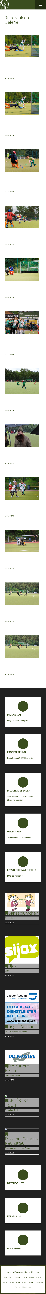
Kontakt (31, 1282)
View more (9, 78)
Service (17, 1287)
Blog (10, 1277)
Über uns (17, 1277)
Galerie (11, 1282)
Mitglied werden (21, 1282)
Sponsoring (39, 1282)
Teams (25, 1277)
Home (5, 1277)
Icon (23, 706)
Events (5, 1282)
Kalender (39, 1277)
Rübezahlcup (26, 1287)
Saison (31, 1277)
